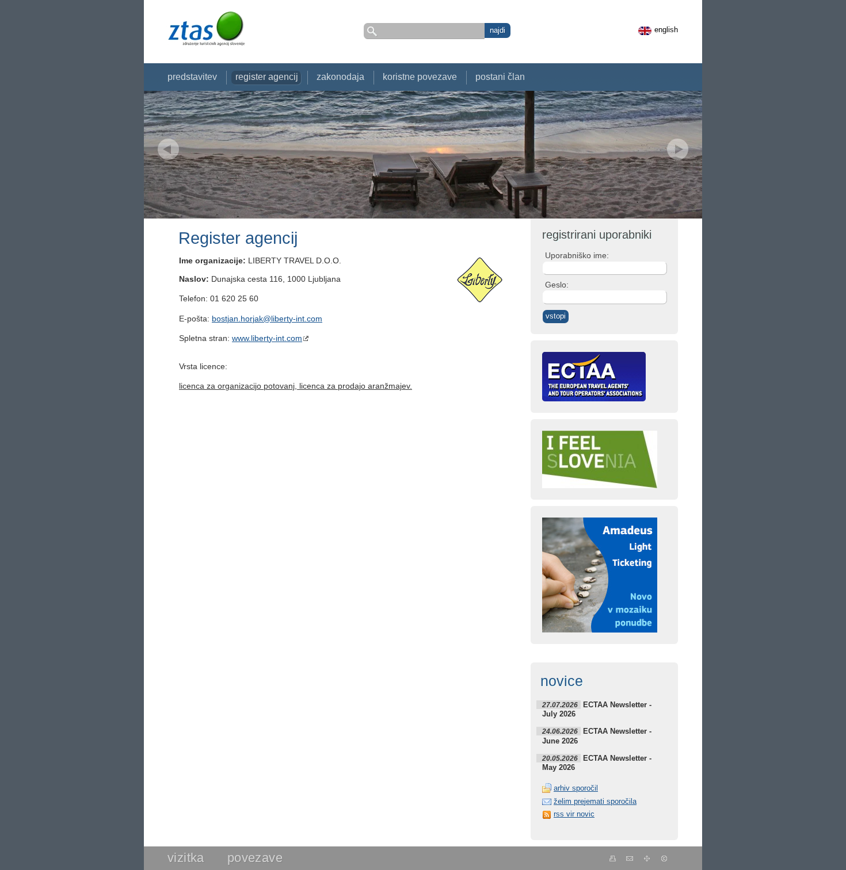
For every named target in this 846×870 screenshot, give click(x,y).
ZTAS (206, 28)
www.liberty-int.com (267, 338)
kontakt (630, 858)
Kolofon (664, 858)
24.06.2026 (560, 731)
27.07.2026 (560, 704)
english (666, 30)
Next (677, 149)
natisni (613, 858)
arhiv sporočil (576, 788)
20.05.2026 (560, 758)
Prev (168, 149)
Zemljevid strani (647, 858)
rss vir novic (574, 814)
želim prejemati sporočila (595, 801)
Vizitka (185, 857)
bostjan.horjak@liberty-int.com (267, 319)
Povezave (255, 857)
